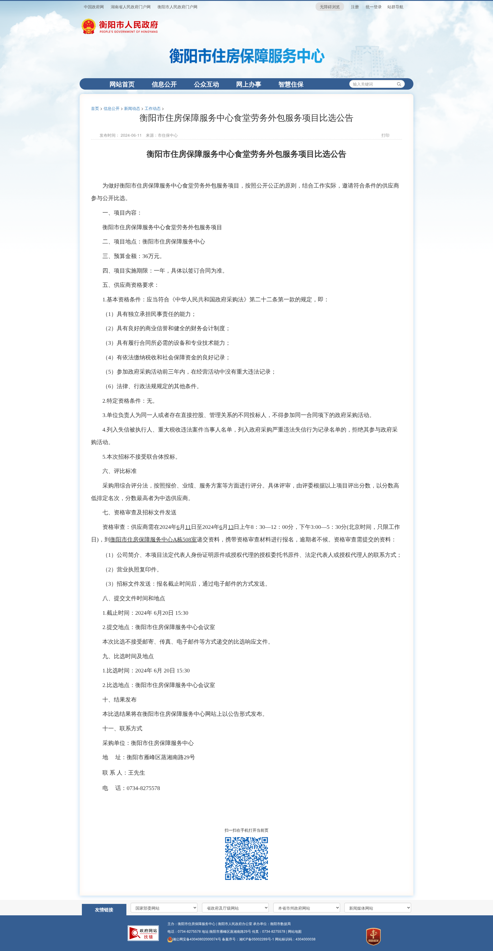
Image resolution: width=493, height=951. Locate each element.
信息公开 (164, 83)
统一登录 (374, 6)
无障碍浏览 (330, 6)
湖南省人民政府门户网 (131, 6)
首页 (95, 108)
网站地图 (295, 931)
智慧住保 (291, 83)
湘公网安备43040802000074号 (197, 938)
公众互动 (206, 83)
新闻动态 (132, 108)
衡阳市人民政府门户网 (177, 6)
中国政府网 (94, 6)
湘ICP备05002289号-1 (257, 938)
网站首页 (126, 83)
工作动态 (153, 108)
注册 (355, 6)
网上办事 (248, 83)
